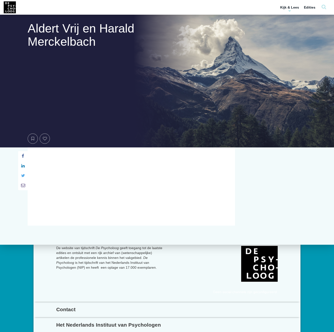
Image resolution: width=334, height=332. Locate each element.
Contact (66, 309)
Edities (309, 7)
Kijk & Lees (289, 7)
